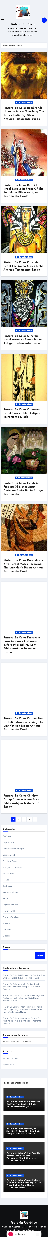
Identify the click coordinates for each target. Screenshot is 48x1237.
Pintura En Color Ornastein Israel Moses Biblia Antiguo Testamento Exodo (21, 413)
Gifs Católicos (9, 873)
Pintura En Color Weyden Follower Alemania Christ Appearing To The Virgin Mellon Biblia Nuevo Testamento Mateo (22, 1009)
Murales (6, 898)
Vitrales (6, 936)
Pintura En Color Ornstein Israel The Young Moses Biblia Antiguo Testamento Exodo (23, 266)
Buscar (7, 947)
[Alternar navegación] (2, 20)
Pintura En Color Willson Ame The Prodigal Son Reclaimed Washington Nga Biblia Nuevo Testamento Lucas (24, 998)
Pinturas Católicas (24, 103)
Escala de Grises (10, 861)
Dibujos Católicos (10, 855)
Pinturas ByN (9, 911)
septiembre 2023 (10, 1058)
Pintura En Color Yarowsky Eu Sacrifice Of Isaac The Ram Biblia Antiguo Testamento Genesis (21, 986)
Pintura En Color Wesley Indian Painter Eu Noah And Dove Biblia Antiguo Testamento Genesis (22, 1021)
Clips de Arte (8, 842)
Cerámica (7, 836)
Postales (7, 923)
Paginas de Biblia (10, 905)
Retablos (7, 930)
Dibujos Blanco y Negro (13, 849)
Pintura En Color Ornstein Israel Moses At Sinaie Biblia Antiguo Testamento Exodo (22, 340)
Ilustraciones (9, 886)
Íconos (6, 880)
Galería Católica (23, 24)
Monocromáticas (10, 892)
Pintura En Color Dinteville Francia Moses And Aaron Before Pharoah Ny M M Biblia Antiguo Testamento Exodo (21, 645)
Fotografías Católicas (12, 867)
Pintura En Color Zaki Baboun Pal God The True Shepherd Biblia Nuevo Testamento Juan (23, 1104)
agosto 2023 (8, 1065)
